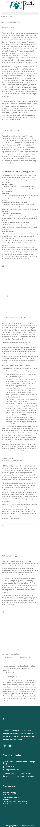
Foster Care (7, 795)
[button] (20, 13)
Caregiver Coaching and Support (15, 802)
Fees (4, 806)
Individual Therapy (9, 793)
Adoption (6, 799)
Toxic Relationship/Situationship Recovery (18, 804)
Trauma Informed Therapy (12, 797)
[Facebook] (5, 746)
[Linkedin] (10, 746)
